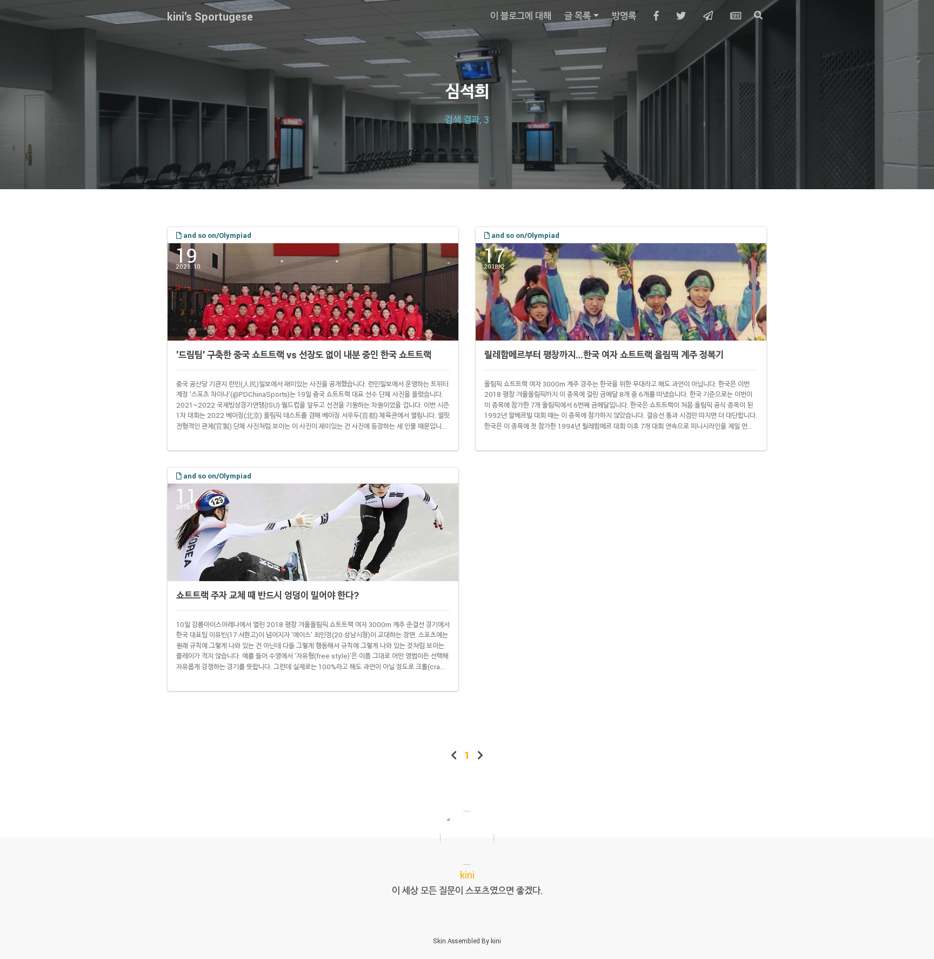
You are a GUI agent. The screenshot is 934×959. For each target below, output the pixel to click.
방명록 (624, 15)
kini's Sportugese (210, 16)
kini (496, 940)
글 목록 (577, 15)
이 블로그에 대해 (520, 15)
